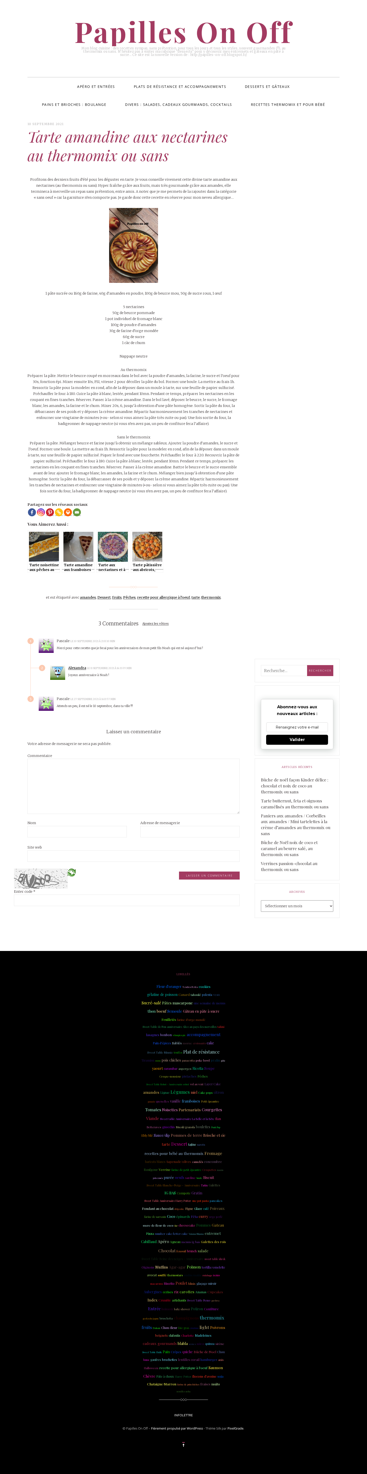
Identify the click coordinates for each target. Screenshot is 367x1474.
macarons (156, 1284)
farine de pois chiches (188, 1384)
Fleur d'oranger (169, 986)
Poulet (181, 1283)
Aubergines (153, 1292)
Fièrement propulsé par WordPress (177, 1428)
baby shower (182, 1309)
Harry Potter (183, 1376)
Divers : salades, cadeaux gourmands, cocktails (178, 104)
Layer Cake (212, 1084)
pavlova (215, 1300)
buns (146, 1360)
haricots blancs (155, 1162)
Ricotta (197, 1068)
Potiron (197, 1308)
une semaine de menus (209, 1003)
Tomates (153, 1109)
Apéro (163, 1241)
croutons (194, 1327)
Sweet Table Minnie (160, 1052)
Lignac (165, 1093)
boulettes (203, 1126)
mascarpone (183, 1002)
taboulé (196, 995)
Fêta (194, 1216)
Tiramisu (147, 1060)
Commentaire (39, 755)
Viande (152, 1118)
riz (176, 1291)
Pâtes (167, 1002)
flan (218, 1118)
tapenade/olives (179, 1161)
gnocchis (168, 1127)
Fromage (213, 1153)
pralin (215, 1060)
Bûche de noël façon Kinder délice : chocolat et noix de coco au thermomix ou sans (294, 785)
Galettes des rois (213, 1241)
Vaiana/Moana (196, 1233)
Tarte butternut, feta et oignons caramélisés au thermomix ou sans (295, 803)
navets (201, 1144)
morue (187, 1043)
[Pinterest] (50, 512)
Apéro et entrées (96, 86)
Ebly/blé (147, 1135)
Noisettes (170, 1109)
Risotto (169, 1283)
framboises (191, 1101)
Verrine (165, 1169)
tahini (220, 1027)
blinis (191, 1284)
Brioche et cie (214, 1135)
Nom (31, 823)
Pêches (129, 597)
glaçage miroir (206, 1284)
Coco (171, 1216)
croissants (199, 1043)
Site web (34, 847)
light (204, 1327)
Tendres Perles (190, 986)
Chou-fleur (169, 1327)
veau (216, 994)
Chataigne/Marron (161, 1384)
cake (210, 1043)
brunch (192, 1251)
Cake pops (205, 1093)
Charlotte (187, 1335)
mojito (215, 1384)
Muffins (161, 1267)
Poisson (194, 1267)
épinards (183, 1216)
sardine (190, 1178)
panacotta (188, 1060)
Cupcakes (215, 1292)
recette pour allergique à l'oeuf (163, 597)
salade (203, 1250)
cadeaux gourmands (160, 1343)
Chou (221, 1352)
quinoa (209, 1344)
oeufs (179, 1177)
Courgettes (212, 1109)
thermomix (211, 597)
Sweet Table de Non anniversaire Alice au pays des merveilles (179, 1027)
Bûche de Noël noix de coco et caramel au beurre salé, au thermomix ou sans (289, 848)
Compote (183, 1193)
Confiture (211, 1309)
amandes (88, 597)
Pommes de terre (186, 1135)
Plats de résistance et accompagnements (180, 86)
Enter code (24, 891)
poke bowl (203, 1060)
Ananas (200, 1292)
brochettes (169, 1359)
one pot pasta (200, 1201)
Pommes (203, 1225)
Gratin (196, 1192)
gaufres (155, 1360)
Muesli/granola (185, 1127)
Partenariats (190, 1109)
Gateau (218, 1225)
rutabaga (207, 1275)
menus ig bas (191, 1242)
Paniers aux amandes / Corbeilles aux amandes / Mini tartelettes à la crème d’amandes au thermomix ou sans (295, 824)
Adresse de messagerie (160, 823)
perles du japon (151, 1318)
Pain (166, 1351)
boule (199, 1177)
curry (203, 1216)
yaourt (157, 1068)
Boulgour (151, 1169)
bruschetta (166, 1318)
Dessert (104, 597)
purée (169, 1177)
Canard (184, 994)
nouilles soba (183, 1391)
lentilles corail (188, 1359)
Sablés (177, 1043)
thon (152, 1011)
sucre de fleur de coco (158, 1225)
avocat (152, 1275)
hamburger (208, 1359)
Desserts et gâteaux (267, 86)
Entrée (154, 1308)
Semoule (174, 1011)
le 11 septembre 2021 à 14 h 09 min (109, 668)
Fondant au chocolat (158, 1208)
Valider (297, 739)
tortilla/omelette (213, 1267)
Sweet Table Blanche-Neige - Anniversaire (173, 1185)
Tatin (204, 1185)
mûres (200, 1344)
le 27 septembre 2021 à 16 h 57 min (93, 699)
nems (216, 1275)
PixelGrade (235, 1428)
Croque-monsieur (170, 1076)
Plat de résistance (201, 1052)
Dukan (156, 1327)
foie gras (183, 1328)
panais (151, 1101)
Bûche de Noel (205, 1351)
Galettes (214, 1185)
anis (221, 1360)
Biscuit (208, 1177)
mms (158, 1060)
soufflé (162, 1275)
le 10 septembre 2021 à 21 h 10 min (93, 641)
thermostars (175, 1275)
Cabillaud (149, 1241)
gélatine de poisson (162, 994)
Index (153, 1299)
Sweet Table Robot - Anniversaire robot (167, 1084)
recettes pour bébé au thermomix (174, 1153)
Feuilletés (169, 1019)
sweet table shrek (214, 1259)
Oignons (148, 1267)
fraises (205, 1384)
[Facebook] (32, 512)
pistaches (189, 1076)
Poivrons (217, 1327)
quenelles (162, 1101)
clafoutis (174, 1335)
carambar (171, 1068)
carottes (187, 1291)
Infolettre (183, 1415)
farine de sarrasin (155, 1217)
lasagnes (152, 1035)
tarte (195, 597)
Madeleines (203, 1335)
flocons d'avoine (204, 1376)
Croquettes (209, 1170)
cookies (204, 986)
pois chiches (171, 1060)
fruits (117, 597)
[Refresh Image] (72, 872)
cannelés (197, 1162)
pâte (223, 1060)
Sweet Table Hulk (152, 1352)
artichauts (179, 1300)
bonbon (166, 1035)
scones (192, 1343)
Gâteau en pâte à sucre (201, 1011)
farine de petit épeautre (186, 1170)
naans (220, 1169)
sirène (219, 1344)
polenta (207, 995)
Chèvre (149, 1376)
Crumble (165, 1300)
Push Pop (215, 1127)
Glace (198, 1208)
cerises (168, 1292)
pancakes (216, 1201)
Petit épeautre (210, 1101)
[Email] (77, 512)
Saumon (215, 1367)
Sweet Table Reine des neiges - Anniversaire (172, 1259)
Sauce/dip (162, 1135)
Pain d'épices (162, 1043)
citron (219, 1092)
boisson (167, 1309)
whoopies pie (179, 1035)
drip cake (179, 1208)
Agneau (175, 1242)
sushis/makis (192, 1275)
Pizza (150, 1233)
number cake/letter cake (171, 1234)
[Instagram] (41, 512)
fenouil (181, 1251)
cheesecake (187, 1225)
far (176, 1225)
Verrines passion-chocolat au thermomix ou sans (289, 866)
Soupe (209, 1068)
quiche (187, 1351)
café (206, 1209)
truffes (178, 1052)
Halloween (151, 1368)
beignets (161, 1335)
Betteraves (154, 1127)
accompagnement (203, 1034)
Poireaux (217, 1208)
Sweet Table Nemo (198, 1300)
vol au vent (196, 1084)
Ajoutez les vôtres (155, 623)
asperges (185, 1069)
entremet (213, 1233)
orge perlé (215, 1217)
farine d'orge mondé (191, 1020)
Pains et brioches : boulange (74, 104)
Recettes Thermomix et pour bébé (288, 104)
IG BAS (170, 1192)
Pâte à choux (165, 1376)
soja (220, 1376)
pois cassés (158, 1177)
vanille (175, 1101)
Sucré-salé (151, 1002)
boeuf (161, 1011)
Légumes (180, 1092)
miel (194, 1092)
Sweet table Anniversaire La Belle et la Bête (187, 1119)
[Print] (68, 512)
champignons (186, 1317)
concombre (213, 1161)
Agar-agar (177, 1267)
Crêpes (176, 1352)
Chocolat (167, 1250)
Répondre (129, 641)
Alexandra (77, 668)
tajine (192, 1144)
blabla (183, 1343)
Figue (189, 1208)
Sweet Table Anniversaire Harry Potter (167, 1201)
